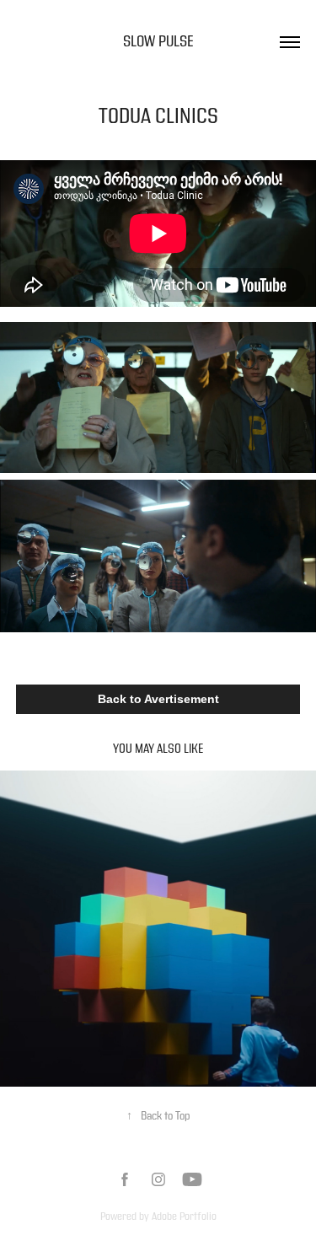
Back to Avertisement (158, 699)
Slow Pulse (158, 42)
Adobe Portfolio (184, 1216)
